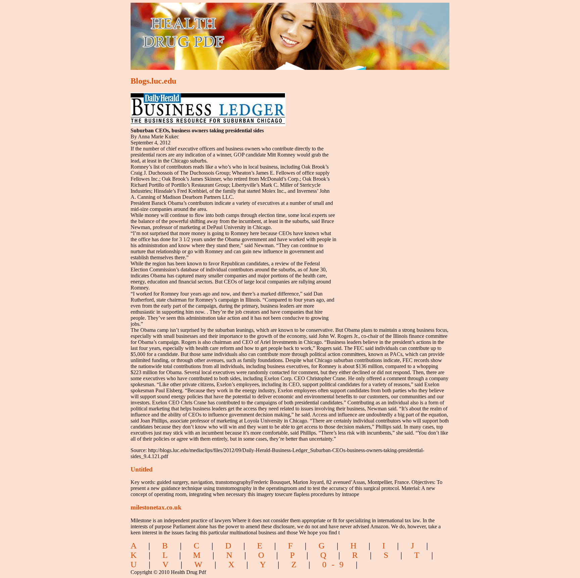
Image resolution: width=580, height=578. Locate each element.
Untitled (142, 469)
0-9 (335, 564)
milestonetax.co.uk (156, 507)
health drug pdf (221, 32)
